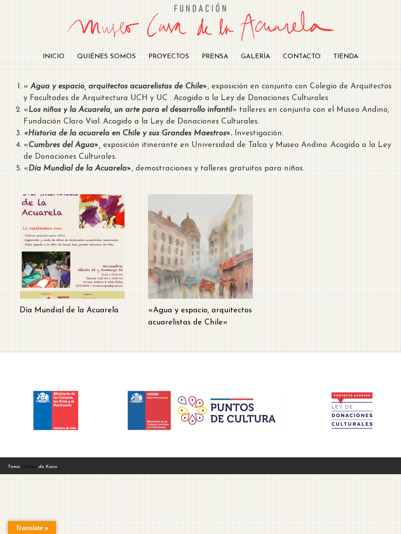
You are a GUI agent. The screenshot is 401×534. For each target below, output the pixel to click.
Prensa (215, 56)
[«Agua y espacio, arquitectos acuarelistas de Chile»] (200, 293)
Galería (255, 56)
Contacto (302, 56)
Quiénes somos (106, 56)
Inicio (54, 56)
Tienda (345, 56)
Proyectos (168, 56)
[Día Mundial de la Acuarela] (72, 293)
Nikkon (29, 466)
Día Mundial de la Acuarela (69, 310)
